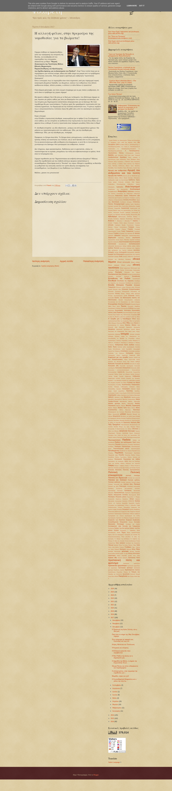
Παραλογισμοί (128, 453)
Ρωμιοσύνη (130, 497)
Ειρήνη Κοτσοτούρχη (126, 270)
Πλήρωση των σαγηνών (133, 463)
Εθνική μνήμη (126, 265)
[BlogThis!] (69, 185)
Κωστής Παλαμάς (113, 386)
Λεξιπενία (133, 388)
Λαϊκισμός (132, 386)
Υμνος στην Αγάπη (113, 547)
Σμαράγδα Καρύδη (134, 503)
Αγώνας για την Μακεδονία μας (131, 175)
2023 (112, 598)
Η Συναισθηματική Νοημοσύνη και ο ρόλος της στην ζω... (124, 680)
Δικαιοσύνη (123, 248)
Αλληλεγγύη (111, 187)
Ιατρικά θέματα (135, 329)
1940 (122, 142)
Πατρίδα (121, 455)
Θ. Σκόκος (120, 325)
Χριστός (122, 570)
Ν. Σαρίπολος (125, 422)
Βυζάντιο (111, 221)
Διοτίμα (117, 252)
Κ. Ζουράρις (115, 342)
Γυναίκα (116, 233)
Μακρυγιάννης (118, 399)
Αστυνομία (116, 212)
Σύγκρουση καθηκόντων (114, 511)
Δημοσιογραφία (124, 241)
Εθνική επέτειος (135, 262)
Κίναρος (131, 357)
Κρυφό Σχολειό (118, 376)
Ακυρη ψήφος (112, 182)
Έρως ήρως (116, 306)
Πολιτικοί (137, 484)
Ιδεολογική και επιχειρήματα (116, 331)
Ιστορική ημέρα (119, 336)
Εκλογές (124, 274)
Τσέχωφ (110, 545)
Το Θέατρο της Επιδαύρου (122, 538)
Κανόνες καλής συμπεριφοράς (126, 347)
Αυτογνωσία (135, 212)
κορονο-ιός (121, 372)
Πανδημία (118, 446)
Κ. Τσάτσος (137, 342)
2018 (112, 614)
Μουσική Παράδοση (126, 418)
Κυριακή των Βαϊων (133, 382)
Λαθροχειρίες (124, 386)
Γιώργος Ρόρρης (120, 229)
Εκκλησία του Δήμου (132, 272)
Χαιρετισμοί (111, 555)
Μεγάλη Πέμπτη (120, 405)
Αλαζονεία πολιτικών (124, 182)
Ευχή (114, 314)
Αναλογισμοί (135, 189)
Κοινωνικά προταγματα (126, 365)
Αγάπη (110, 155)
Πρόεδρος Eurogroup (115, 488)
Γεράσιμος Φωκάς (120, 225)
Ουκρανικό (137, 433)
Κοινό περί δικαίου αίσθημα (131, 361)
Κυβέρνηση (136, 376)
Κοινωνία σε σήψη (135, 363)
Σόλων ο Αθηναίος (130, 505)
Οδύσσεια (135, 428)
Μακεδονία (127, 397)
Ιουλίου (115, 692)
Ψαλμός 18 (127, 572)
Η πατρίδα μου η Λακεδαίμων (119, 319)
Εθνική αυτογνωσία (123, 262)
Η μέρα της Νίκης (135, 316)
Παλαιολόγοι (111, 444)
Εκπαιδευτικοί (136, 278)
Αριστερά (110, 206)
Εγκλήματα (137, 256)
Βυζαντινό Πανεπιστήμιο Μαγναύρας (130, 218)
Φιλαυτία (129, 549)
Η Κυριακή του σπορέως (120, 648)
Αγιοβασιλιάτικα (113, 157)
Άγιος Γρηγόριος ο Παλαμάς (122, 161)
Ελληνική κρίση (130, 287)
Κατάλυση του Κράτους (116, 353)
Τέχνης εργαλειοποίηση (133, 532)
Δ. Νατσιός (136, 233)
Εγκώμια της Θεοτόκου (116, 259)
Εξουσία (121, 299)
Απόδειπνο (123, 202)
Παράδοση (119, 453)
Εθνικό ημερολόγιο (125, 268)
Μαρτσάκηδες (123, 401)
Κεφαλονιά (125, 355)
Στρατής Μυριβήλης (134, 509)
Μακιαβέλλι (111, 399)
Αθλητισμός (137, 177)
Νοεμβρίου (116, 623)
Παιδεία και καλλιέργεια (123, 442)
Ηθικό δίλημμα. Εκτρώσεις (115, 323)
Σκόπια (137, 501)
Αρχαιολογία (125, 208)
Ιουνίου (115, 695)
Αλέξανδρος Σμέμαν (133, 184)
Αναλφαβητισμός (112, 191)
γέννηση (110, 225)
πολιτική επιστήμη (133, 475)
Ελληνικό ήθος (117, 289)
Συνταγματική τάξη (114, 526)
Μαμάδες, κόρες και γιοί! (120, 676)
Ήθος (128, 323)
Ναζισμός (134, 422)
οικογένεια (123, 431)
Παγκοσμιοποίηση (114, 440)
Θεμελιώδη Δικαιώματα (133, 327)
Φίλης (133, 549)
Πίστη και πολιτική (113, 463)
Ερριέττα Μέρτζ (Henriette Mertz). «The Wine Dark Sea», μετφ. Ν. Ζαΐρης (122, 81)
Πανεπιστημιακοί (135, 448)
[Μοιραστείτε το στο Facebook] (73, 185)
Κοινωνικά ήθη (113, 365)
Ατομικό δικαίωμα (125, 212)
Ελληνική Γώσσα (120, 287)
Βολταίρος (116, 218)
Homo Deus (111, 576)
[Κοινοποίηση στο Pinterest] (75, 185)
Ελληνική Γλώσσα (124, 285)
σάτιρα (132, 499)
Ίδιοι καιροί (128, 331)
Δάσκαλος (117, 235)
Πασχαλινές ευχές (113, 455)
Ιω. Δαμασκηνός (131, 336)
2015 (112, 718)
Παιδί (134, 442)
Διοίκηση (130, 250)
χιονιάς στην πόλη (134, 555)
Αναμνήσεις (122, 191)
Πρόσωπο (128, 492)
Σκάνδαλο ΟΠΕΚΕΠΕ (128, 501)
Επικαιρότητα (112, 304)
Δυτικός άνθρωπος (128, 256)
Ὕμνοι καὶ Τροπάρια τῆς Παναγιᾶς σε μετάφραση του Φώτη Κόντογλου (121, 55)
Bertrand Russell (135, 574)
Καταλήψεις (124, 351)
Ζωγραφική (134, 314)
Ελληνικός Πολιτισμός (114, 291)
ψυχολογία (126, 574)
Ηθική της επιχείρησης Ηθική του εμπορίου (128, 321)
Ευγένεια (118, 308)
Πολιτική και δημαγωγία (117, 478)
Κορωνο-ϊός (137, 372)
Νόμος (138, 426)
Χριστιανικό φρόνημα (125, 567)
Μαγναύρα (137, 395)
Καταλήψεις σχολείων (134, 351)
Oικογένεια (123, 576)
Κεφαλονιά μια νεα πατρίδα (118, 357)
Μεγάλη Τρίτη (122, 407)
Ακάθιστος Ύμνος (134, 180)
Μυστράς (122, 420)
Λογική (117, 393)
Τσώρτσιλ (115, 545)
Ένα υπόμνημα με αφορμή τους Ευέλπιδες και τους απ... (122, 640)
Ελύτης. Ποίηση (125, 293)
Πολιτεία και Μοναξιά (119, 467)
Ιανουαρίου (116, 711)
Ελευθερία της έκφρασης (125, 280)
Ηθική (134, 318)
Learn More (132, 6)
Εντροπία (131, 295)
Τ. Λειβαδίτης (131, 530)
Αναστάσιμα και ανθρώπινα (125, 193)
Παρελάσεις (137, 453)
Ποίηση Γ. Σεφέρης (119, 465)
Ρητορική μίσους (121, 497)
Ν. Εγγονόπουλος (135, 420)
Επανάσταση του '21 (114, 302)
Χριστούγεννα (129, 570)
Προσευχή (120, 490)
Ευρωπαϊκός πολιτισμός (123, 310)
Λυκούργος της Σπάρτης (127, 395)
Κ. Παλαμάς (130, 342)
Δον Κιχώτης (136, 254)
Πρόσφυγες (128, 490)
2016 (112, 715)
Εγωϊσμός (128, 259)
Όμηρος (137, 431)
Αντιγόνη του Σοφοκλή (123, 197)
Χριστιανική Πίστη (134, 557)
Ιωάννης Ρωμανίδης (122, 340)
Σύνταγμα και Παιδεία (133, 524)
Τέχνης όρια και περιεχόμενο (116, 534)
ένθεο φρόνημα (135, 293)
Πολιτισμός (122, 486)
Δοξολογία (111, 256)
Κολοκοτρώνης (112, 372)
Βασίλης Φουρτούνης (132, 214)
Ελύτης (117, 293)
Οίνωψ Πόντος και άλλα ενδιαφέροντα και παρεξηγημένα (125, 667)
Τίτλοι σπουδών (125, 536)
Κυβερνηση (128, 376)
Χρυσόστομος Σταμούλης (115, 572)
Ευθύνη (130, 308)
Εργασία (133, 304)
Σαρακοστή (111, 499)
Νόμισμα (133, 426)
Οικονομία (131, 431)
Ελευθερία (112, 281)
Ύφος (133, 547)
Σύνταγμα (120, 524)
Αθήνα (121, 177)
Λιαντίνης (129, 391)
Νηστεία (116, 426)
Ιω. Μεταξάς (120, 338)
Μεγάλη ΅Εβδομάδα (134, 401)
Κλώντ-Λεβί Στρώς (134, 359)
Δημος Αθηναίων (124, 239)
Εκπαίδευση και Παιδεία (119, 278)
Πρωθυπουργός (135, 492)
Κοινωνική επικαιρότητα (123, 368)
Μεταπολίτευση (136, 412)
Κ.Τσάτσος (111, 344)
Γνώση (118, 231)
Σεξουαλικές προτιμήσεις (114, 501)
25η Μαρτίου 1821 (130, 142)
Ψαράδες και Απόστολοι (115, 574)
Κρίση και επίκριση (124, 374)
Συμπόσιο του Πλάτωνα (122, 517)
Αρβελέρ (127, 204)
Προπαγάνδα (111, 490)
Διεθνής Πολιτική (113, 248)
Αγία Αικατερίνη (119, 155)
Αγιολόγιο (123, 157)
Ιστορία (125, 333)
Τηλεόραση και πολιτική (130, 534)
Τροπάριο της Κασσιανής (133, 543)
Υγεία (138, 545)
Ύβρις (134, 545)
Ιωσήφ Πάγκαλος (133, 340)
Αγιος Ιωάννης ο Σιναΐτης (115, 163)
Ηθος (124, 323)
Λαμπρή (118, 388)
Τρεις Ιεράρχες (120, 543)
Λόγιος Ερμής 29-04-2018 (126, 393)
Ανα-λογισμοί (132, 186)
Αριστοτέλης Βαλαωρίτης (129, 206)
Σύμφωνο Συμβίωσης (133, 520)
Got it (142, 6)
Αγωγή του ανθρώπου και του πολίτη (124, 171)
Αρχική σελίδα (66, 261)
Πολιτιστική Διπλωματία (133, 486)
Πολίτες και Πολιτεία (130, 467)
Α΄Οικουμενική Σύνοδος (133, 153)
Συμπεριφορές (112, 517)
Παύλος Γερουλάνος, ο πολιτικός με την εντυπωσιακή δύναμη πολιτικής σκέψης (121, 68)
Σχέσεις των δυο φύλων (121, 528)
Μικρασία (129, 414)
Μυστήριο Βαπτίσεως (113, 420)
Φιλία (138, 549)
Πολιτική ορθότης (134, 480)
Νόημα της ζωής (124, 426)
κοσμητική (111, 374)
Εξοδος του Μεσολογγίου (123, 297)
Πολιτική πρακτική (126, 482)
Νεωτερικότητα (125, 424)
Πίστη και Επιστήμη (134, 461)
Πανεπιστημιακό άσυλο (121, 448)
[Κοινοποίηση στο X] (71, 185)
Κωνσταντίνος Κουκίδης (114, 384)
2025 (112, 592)
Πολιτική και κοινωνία (134, 478)
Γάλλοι (121, 223)
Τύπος (120, 545)
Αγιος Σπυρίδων (118, 167)
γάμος (125, 223)
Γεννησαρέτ (131, 223)
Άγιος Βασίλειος (131, 159)
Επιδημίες (137, 302)
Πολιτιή (138, 467)
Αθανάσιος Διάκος (113, 177)
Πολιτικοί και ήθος (113, 486)
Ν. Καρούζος (117, 422)
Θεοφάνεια (111, 329)
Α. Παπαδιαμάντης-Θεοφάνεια (127, 148)
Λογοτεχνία (112, 395)
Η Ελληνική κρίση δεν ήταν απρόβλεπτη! (121, 652)
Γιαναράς (131, 227)
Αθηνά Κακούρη (128, 177)
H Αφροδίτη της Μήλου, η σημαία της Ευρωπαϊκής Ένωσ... (124, 662)
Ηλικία (132, 323)
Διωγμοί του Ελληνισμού (116, 254)
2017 (112, 617)
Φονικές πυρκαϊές (135, 551)
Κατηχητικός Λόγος (114, 355)
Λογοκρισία (137, 393)
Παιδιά (138, 442)
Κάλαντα (137, 344)
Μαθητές (111, 397)
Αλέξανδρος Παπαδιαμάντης (116, 184)
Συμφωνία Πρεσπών (134, 517)
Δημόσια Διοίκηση (135, 239)
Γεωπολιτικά (130, 225)
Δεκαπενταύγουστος (134, 235)
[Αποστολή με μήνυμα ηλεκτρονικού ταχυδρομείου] (66, 185)
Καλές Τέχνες (112, 347)
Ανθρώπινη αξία (134, 195)
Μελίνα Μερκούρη (125, 409)
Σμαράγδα (125, 503)
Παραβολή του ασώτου (125, 450)
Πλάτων (122, 463)
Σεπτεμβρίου (116, 685)
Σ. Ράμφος (137, 497)
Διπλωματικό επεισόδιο (133, 252)
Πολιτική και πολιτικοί (117, 480)
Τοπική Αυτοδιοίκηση (130, 541)
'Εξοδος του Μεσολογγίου (120, 140)
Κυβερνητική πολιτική (114, 378)
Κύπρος (123, 378)
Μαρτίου (115, 704)
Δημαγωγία (112, 237)
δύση (120, 256)
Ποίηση (111, 465)
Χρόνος (137, 570)
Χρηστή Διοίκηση (122, 557)
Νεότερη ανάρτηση (40, 261)
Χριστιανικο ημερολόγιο (131, 563)
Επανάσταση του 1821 (127, 302)
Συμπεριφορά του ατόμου (116, 515)
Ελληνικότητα (125, 291)
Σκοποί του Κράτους (114, 503)
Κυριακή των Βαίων (121, 382)
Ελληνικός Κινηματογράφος (131, 289)
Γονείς (123, 231)
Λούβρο (118, 395)
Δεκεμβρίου (116, 620)
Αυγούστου (116, 688)
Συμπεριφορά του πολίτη (132, 515)
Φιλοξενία (110, 551)
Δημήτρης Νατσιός (124, 237)
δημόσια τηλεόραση (113, 241)
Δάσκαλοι (110, 235)
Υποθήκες (127, 547)
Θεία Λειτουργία (119, 327)
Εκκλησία (118, 272)
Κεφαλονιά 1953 (135, 355)
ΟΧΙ (139, 435)
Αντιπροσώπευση (118, 200)
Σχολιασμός (123, 530)
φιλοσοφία (125, 551)
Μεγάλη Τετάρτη (112, 407)
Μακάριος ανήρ (119, 397)
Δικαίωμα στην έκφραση (133, 248)
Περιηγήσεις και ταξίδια (131, 459)
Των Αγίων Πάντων (127, 545)
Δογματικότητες (128, 254)
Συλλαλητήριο (118, 513)
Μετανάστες (128, 412)
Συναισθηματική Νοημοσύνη (117, 522)
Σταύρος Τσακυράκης (124, 507)
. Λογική (110, 140)
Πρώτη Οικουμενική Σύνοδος (118, 494)
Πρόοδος (137, 488)
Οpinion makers (112, 437)
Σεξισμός (137, 499)
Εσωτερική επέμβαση (134, 306)
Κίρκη (125, 359)
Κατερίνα (137, 353)
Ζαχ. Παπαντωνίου (126, 314)
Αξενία (138, 200)
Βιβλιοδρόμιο (112, 216)
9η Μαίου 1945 (123, 144)
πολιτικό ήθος (128, 484)
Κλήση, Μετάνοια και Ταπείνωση (123, 644)
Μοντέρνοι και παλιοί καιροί (128, 416)
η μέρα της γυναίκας (124, 316)
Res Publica (131, 576)
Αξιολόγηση (115, 202)
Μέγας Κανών (131, 407)
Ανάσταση (131, 191)
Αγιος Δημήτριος (135, 161)
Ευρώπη (120, 312)
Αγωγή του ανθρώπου (117, 170)
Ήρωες (136, 323)
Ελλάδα (111, 285)
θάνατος (127, 325)
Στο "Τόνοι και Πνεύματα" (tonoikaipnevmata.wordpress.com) (120, 37)
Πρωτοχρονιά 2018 (134, 494)
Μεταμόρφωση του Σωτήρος (116, 412)
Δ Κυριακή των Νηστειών (125, 233)
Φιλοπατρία (117, 551)
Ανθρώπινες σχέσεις (121, 195)
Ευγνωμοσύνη (124, 308)
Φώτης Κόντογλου (134, 553)
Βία (139, 214)
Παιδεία (126, 439)
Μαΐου (114, 698)
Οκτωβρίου (116, 627)
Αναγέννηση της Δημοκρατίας (118, 189)
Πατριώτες (127, 455)
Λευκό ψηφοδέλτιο (118, 391)
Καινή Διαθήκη (129, 344)
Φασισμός (123, 549)
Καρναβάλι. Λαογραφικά (133, 349)
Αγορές (135, 167)
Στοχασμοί (125, 509)
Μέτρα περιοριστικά (113, 414)
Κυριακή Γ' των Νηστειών (115, 380)
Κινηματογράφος (117, 359)
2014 (112, 721)
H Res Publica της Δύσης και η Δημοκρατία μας (122, 657)
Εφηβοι (118, 314)
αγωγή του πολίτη (115, 176)
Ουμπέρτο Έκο (112, 435)
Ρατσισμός (111, 497)
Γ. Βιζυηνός (118, 220)
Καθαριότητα (119, 344)
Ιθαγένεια (117, 334)
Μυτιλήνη (127, 420)
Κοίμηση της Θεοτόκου (115, 361)
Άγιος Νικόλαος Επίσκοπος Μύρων (119, 165)
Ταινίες (118, 532)
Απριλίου (115, 701)
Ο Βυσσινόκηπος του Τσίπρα (123, 428)
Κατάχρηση (129, 353)
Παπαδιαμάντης (113, 450)
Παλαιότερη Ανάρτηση (93, 261)
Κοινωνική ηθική (135, 368)
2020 (112, 608)
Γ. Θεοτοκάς (126, 220)
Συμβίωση (137, 513)
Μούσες (119, 418)
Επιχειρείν (127, 304)
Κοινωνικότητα (136, 370)
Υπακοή (121, 547)
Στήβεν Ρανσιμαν (117, 509)
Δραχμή (116, 256)
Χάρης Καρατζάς (122, 555)
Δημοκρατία (136, 237)
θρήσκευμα (127, 329)
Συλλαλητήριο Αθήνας (128, 513)
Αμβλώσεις (119, 187)
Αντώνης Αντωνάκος (129, 200)
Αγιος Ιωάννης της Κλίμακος (132, 163)
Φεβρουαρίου (117, 708)
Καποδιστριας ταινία (119, 349)
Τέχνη (123, 532)
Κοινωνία (111, 363)
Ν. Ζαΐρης (110, 422)
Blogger (96, 775)
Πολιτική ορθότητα (114, 482)
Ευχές (134, 312)
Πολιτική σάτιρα (135, 482)
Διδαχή (124, 246)
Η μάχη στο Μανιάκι (113, 316)
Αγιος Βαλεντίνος (121, 159)
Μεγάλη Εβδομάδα (127, 403)
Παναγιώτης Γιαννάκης (127, 444)
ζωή (138, 314)
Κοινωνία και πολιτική (122, 363)
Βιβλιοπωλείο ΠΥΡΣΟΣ (125, 216)
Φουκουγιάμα (111, 553)
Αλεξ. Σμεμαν (136, 182)
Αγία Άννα (127, 155)
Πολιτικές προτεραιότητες (131, 469)
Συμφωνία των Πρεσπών (116, 520)
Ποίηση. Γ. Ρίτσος (129, 465)
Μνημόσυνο (116, 416)
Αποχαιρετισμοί (119, 204)
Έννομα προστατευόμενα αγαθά (117, 295)
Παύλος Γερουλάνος (120, 457)
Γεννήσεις (137, 223)
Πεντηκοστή (118, 459)
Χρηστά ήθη (112, 557)
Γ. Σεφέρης (134, 220)
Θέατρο (134, 325)
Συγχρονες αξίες (125, 511)
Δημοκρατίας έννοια (113, 239)
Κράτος (116, 374)
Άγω (138, 167)
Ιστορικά (132, 334)
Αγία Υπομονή (135, 155)
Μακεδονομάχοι (136, 397)
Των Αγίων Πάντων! (115, 94)
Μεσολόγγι (136, 409)
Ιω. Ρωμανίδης (130, 338)
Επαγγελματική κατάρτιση (132, 299)
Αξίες (109, 202)
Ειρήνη (117, 270)
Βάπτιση (123, 214)
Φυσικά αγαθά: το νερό (122, 553)
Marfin (116, 576)
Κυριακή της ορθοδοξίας (128, 380)
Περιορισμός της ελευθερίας (116, 461)
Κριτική (132, 374)
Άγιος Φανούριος (128, 167)
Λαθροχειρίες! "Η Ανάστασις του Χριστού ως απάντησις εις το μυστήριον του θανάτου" (129, 107)
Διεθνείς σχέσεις (131, 246)
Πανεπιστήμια (126, 446)
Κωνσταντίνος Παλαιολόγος (131, 384)
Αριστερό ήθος (118, 206)
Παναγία (118, 444)
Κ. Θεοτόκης (122, 342)
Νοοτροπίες (111, 428)
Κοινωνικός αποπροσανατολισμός (118, 370)
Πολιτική (112, 472)
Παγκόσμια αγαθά (121, 437)
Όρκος (131, 433)
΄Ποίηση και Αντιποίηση (133, 140)
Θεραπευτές (119, 329)
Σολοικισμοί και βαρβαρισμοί (116, 505)
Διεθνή (138, 246)
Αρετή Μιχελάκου (135, 204)
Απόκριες (129, 202)
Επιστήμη (121, 304)
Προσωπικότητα (119, 492)
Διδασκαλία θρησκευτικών (115, 246)
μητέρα (123, 414)
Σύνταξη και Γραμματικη (131, 526)
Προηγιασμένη (128, 488)
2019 (112, 611)
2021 (112, 605)
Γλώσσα (130, 229)
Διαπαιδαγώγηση (134, 244)
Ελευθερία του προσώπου (133, 283)
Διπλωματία (123, 252)
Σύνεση (131, 522)
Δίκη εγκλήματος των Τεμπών (117, 250)
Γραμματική (129, 231)
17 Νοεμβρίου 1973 (114, 142)
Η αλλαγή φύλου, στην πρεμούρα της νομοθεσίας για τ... (124, 672)
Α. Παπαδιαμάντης (133, 144)
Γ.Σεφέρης (115, 223)
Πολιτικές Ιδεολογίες (115, 469)
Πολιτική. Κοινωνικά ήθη (115, 484)
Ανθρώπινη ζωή (112, 197)
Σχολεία (116, 530)
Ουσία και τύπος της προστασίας (127, 435)
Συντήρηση (111, 528)
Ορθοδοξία (125, 433)
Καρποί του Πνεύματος (114, 351)
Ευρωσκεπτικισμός (128, 312)
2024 (112, 595)
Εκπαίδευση (136, 276)
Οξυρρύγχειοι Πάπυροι (114, 433)
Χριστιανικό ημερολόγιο (117, 565)
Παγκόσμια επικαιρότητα (133, 437)
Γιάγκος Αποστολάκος (120, 227)
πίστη (126, 461)
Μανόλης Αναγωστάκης (129, 399)
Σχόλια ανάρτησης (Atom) (50, 266)
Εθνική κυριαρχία (113, 265)
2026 (112, 588)
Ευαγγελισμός (111, 308)
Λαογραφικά (126, 388)
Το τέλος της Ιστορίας (118, 541)
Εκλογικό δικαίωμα (122, 276)
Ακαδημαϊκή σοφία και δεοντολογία (118, 180)
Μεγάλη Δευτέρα (114, 403)
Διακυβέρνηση (122, 244)
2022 (112, 601)
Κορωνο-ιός (129, 372)
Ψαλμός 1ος (135, 572)
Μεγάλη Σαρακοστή (133, 405)
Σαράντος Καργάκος (122, 499)
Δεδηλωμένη (125, 235)
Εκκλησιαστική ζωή (114, 274)
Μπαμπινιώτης (136, 418)
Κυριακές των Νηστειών (133, 378)
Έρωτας (123, 306)
